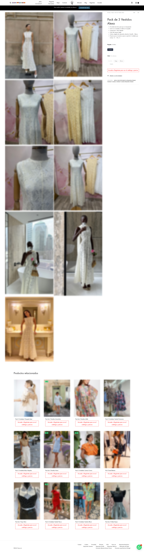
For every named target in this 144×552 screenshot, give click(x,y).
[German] (18, 2)
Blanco (121, 61)
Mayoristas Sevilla (100, 546)
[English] (14, 2)
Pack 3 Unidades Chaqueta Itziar (23, 419)
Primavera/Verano (131, 80)
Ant (134, 12)
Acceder (100, 2)
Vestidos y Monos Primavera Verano (125, 81)
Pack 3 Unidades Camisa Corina (83, 470)
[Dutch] (13, 2)
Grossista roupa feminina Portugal (122, 548)
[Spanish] (24, 2)
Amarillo (110, 61)
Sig (138, 12)
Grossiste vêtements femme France (104, 548)
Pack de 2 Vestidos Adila (81, 419)
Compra (79, 544)
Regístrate (92, 2)
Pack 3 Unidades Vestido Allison (83, 522)
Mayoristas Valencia (111, 546)
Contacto (64, 2)
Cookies (86, 544)
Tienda (112, 12)
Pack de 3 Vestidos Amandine (53, 419)
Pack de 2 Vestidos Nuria (51, 470)
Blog (86, 2)
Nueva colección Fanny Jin (120, 80)
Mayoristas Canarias (88, 546)
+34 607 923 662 (84, 7)
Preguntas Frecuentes (51, 2)
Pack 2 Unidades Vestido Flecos (53, 522)
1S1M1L (110, 49)
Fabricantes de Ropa (124, 546)
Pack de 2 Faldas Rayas (111, 522)
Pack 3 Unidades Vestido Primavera (114, 419)
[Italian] (21, 2)
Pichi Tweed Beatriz (110, 470)
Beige (116, 61)
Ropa (58, 2)
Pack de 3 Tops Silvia (20, 522)
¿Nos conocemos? (38, 2)
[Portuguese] (23, 2)
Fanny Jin (114, 544)
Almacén (79, 2)
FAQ (107, 544)
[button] (139, 547)
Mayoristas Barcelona (124, 544)
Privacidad (93, 544)
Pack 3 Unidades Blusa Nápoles (23, 470)
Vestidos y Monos (111, 81)
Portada (108, 12)
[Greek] (19, 2)
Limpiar (111, 64)
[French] (16, 2)
